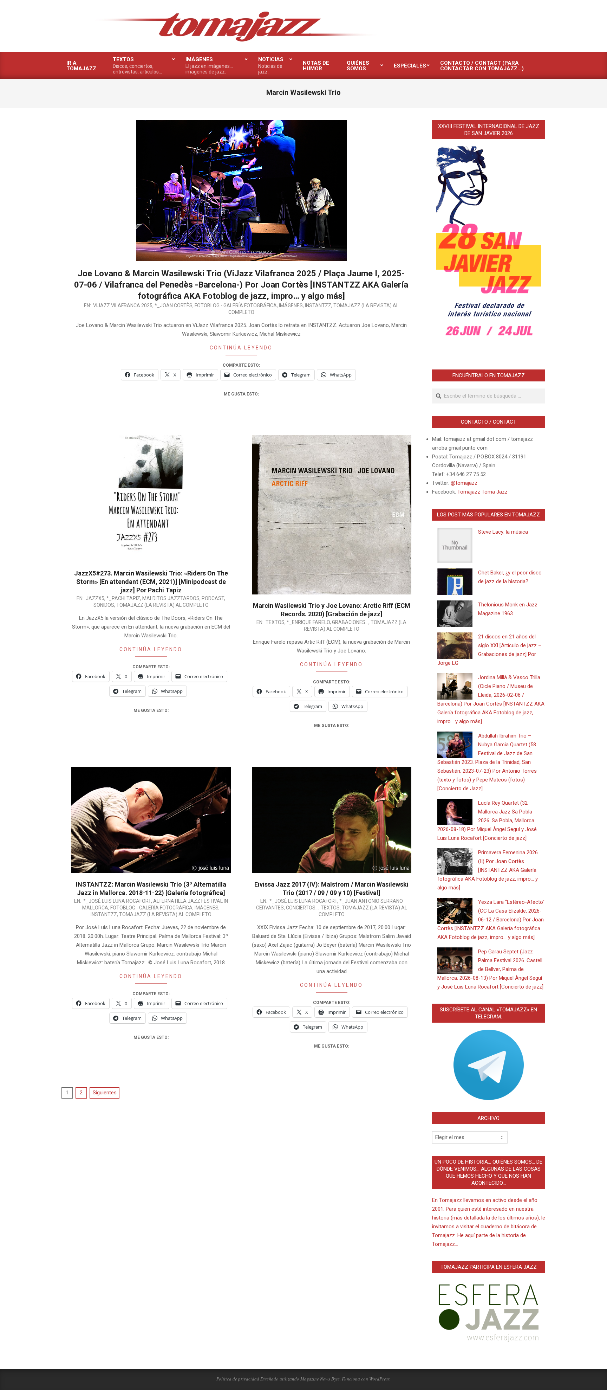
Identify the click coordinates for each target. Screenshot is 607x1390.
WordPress (379, 1379)
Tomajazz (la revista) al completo (162, 605)
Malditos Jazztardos (171, 598)
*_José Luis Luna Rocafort (117, 901)
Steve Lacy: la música (503, 532)
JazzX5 (95, 598)
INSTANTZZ (318, 305)
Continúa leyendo (241, 347)
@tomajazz (464, 483)
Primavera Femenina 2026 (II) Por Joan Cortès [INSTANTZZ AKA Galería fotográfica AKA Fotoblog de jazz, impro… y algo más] (487, 870)
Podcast (213, 598)
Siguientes (105, 1092)
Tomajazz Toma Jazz (482, 492)
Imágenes (291, 305)
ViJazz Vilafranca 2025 (122, 305)
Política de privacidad (237, 1379)
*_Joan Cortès (173, 305)
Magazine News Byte (320, 1379)
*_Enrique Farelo (308, 622)
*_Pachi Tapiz (123, 598)
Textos (275, 622)
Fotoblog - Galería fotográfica (236, 305)
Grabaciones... (350, 622)
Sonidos (103, 605)
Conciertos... (302, 907)
